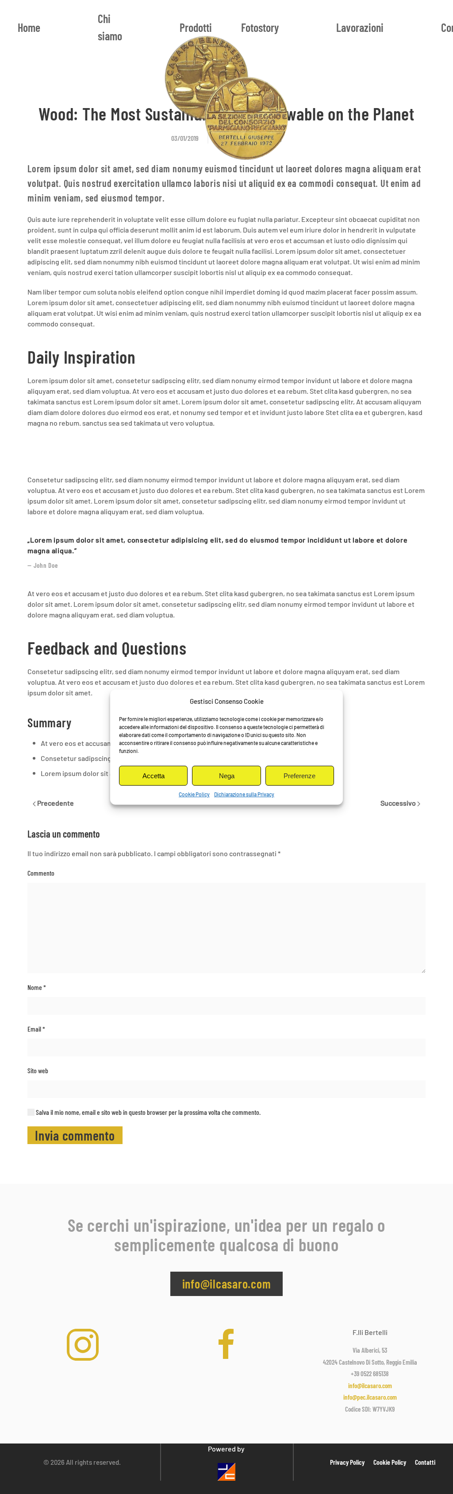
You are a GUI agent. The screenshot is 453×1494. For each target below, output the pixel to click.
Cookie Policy (194, 794)
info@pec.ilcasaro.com (370, 1397)
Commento (40, 873)
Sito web (37, 1070)
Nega (226, 775)
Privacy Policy (347, 1462)
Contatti (425, 1462)
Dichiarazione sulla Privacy (244, 794)
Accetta (153, 775)
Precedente (55, 803)
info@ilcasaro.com (226, 1283)
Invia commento (75, 1135)
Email (36, 1028)
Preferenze (299, 775)
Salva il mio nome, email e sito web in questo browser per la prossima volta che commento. (148, 1112)
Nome (36, 987)
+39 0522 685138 (370, 1374)
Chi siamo (110, 27)
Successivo (398, 803)
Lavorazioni (360, 27)
